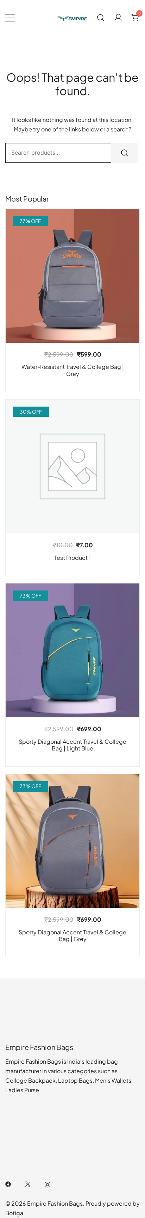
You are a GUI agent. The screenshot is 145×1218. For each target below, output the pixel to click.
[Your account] (118, 17)
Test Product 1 (72, 557)
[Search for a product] (100, 17)
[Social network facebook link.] (8, 1183)
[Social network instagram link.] (47, 1183)
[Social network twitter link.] (28, 1183)
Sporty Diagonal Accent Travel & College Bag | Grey (72, 935)
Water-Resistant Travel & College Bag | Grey (72, 370)
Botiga (14, 1213)
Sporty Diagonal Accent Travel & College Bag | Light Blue (72, 745)
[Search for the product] (124, 153)
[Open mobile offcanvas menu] (10, 17)
